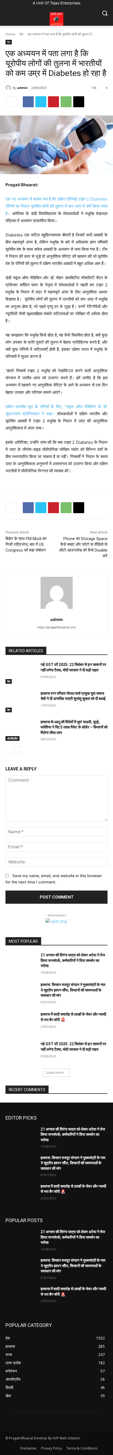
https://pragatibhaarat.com (56, 627)
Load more (55, 1072)
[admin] (9, 88)
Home (10, 34)
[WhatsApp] (66, 101)
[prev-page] (8, 749)
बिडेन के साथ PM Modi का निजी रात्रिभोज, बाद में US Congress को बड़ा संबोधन (25, 544)
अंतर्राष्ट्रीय (12, 738)
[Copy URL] (78, 101)
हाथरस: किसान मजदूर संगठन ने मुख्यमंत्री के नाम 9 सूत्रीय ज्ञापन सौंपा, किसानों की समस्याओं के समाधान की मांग (73, 990)
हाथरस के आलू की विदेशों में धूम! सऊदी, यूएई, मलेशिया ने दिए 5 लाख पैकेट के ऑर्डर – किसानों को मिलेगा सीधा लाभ (74, 727)
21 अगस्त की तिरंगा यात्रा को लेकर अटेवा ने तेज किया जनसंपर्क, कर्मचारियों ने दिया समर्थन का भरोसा (73, 960)
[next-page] (17, 749)
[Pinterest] (53, 101)
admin (22, 88)
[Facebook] (28, 101)
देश (21, 34)
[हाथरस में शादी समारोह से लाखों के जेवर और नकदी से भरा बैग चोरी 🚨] (20, 1022)
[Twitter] (40, 101)
